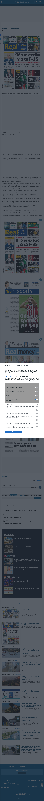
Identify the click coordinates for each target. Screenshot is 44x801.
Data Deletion (15, 435)
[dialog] (22, 400)
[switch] (36, 387)
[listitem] (22, 384)
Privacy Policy (28, 435)
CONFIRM (14, 431)
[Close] (42, 365)
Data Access (22, 435)
